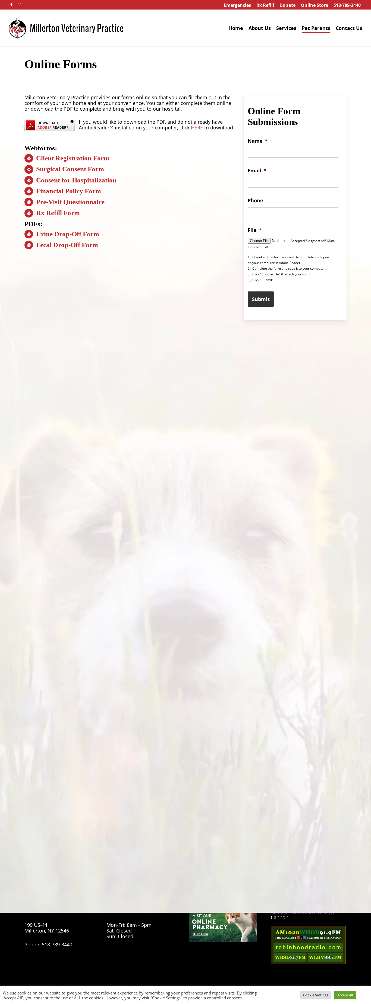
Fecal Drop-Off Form (66, 244)
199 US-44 (35, 925)
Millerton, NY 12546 (46, 930)
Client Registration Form (71, 158)
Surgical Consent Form (69, 169)
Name (258, 141)
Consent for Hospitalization (75, 180)
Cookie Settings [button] (315, 995)
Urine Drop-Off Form (66, 234)
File (255, 230)
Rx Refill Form (57, 212)
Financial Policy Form (67, 191)
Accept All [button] (345, 995)
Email (257, 170)
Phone (255, 200)
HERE (197, 127)
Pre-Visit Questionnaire (69, 202)
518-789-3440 (57, 944)
